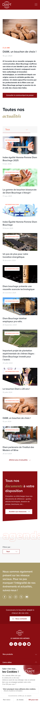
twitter (21, 597)
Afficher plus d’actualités (18, 460)
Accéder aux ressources (17, 511)
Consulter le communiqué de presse (19, 95)
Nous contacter (21, 619)
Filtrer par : (7, 547)
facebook (4, 597)
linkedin (10, 597)
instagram (15, 597)
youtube (27, 597)
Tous (7, 129)
